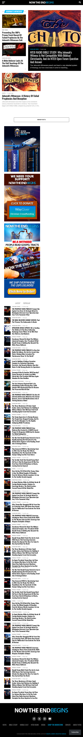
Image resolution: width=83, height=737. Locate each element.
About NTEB (77, 724)
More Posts (41, 119)
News (5, 724)
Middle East (24, 724)
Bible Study (13, 724)
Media (43, 724)
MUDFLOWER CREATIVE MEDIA (56, 734)
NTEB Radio (35, 724)
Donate (68, 724)
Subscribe (75, 732)
